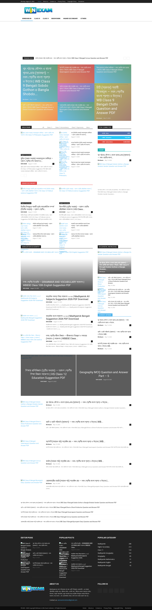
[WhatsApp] (126, 1)
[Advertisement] (76, 41)
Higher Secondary (70, 18)
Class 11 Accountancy (62, 127)
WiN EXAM (24, 164)
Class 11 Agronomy (77, 127)
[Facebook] (116, 1)
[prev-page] (22, 175)
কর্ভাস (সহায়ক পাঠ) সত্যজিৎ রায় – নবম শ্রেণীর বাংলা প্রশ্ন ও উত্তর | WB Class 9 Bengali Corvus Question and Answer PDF (71, 58)
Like (128, 133)
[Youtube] (129, 1)
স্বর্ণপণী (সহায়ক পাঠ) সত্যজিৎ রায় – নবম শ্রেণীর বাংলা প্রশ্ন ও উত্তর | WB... (75, 441)
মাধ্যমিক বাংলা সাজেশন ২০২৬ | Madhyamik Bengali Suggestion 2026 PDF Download (81, 566)
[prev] (124, 58)
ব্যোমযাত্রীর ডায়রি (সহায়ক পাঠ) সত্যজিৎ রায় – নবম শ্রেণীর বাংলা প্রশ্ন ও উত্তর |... (77, 480)
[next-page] (25, 175)
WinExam (25, 99)
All (43, 127)
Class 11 (49, 127)
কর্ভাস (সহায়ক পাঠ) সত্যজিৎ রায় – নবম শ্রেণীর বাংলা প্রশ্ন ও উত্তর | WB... (75, 461)
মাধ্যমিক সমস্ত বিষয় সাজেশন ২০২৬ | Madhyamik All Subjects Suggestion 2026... (80, 556)
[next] (128, 58)
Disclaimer (81, 1)
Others (83, 18)
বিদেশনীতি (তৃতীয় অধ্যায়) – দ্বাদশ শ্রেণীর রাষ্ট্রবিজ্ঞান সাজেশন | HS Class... (74, 207)
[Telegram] (122, 1)
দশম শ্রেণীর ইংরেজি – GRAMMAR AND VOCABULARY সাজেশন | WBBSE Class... (82, 545)
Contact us (53, 1)
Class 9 (45, 18)
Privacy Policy (61, 1)
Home (39, 1)
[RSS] (119, 1)
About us (45, 1)
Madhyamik (55, 18)
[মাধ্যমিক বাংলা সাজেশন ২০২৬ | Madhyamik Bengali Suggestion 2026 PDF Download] (32, 322)
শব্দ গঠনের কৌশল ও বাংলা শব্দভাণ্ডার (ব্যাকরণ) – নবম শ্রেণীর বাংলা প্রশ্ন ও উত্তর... (77, 402)
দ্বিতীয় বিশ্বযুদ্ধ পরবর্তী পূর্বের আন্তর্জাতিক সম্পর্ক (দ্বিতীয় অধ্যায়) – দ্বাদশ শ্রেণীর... (37, 207)
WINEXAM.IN (26, 18)
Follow (127, 137)
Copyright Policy (71, 1)
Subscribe (126, 142)
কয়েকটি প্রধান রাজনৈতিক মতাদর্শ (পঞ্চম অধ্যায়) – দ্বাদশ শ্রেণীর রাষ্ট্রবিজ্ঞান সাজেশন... (80, 226)
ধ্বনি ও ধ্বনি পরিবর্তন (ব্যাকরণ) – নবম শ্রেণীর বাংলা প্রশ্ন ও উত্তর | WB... (74, 422)
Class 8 (37, 18)
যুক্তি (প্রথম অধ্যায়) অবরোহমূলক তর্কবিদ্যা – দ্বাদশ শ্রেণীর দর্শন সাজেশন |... (37, 159)
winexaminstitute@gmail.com (67, 600)
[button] (128, 19)
